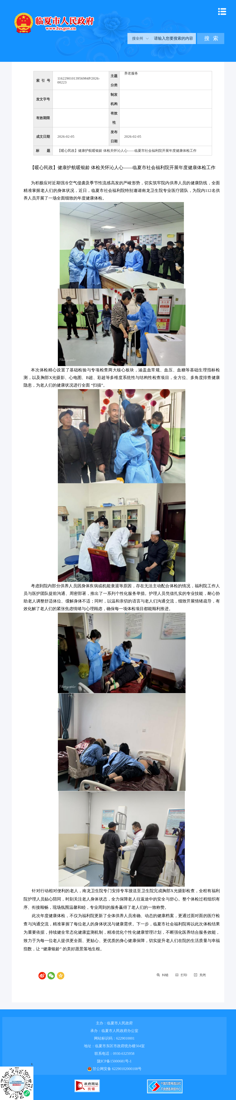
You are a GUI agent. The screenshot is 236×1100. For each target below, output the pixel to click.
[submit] (210, 38)
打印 (184, 975)
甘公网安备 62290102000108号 (117, 1069)
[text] (173, 38)
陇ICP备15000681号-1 (114, 1061)
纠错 (165, 975)
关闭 (202, 975)
